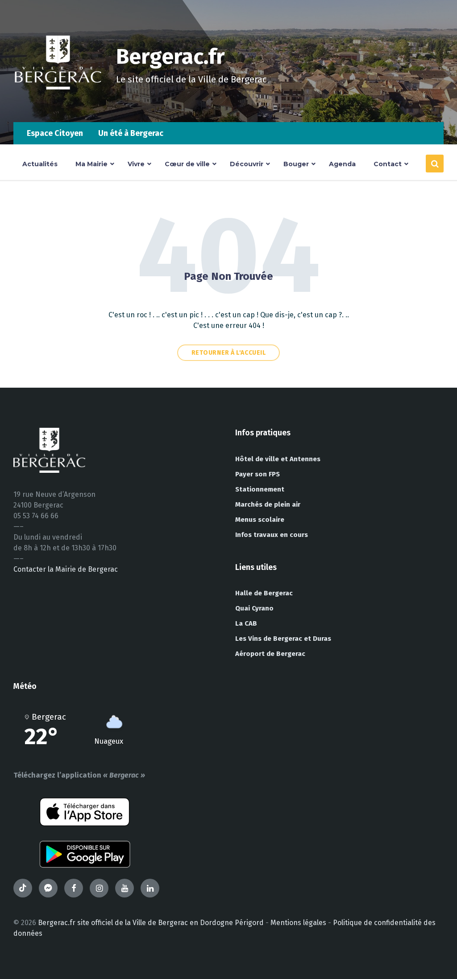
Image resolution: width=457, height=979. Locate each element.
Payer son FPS (257, 474)
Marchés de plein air (267, 504)
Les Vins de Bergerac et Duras (283, 639)
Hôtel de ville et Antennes (277, 459)
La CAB (246, 623)
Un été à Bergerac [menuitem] (130, 133)
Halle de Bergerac (264, 593)
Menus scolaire (259, 520)
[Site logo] (58, 104)
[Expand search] (435, 163)
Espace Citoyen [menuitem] (55, 133)
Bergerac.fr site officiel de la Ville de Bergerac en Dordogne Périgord (151, 922)
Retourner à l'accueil (228, 352)
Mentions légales (298, 922)
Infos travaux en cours (271, 535)
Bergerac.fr (170, 57)
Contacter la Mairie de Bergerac (65, 569)
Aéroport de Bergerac (270, 654)
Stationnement (259, 489)
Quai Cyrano (254, 608)
